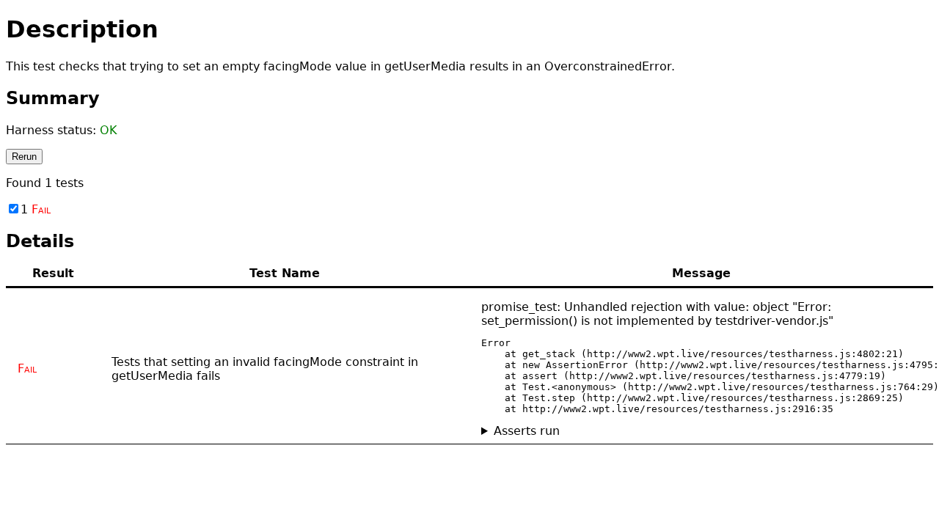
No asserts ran (523, 431)
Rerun (24, 156)
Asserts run (527, 431)
